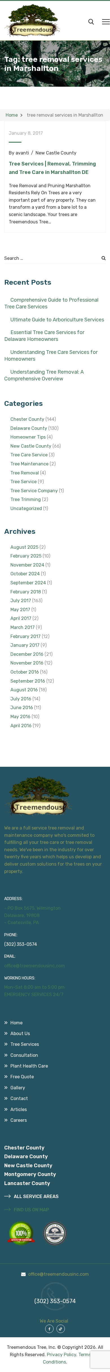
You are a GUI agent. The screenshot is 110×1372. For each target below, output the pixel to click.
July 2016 (20, 699)
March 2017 (22, 627)
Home (16, 1022)
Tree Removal (24, 473)
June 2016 (21, 707)
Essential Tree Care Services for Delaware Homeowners (44, 335)
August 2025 (24, 547)
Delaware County (28, 428)
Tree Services (24, 1044)
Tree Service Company (34, 490)
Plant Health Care (29, 1066)
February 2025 (25, 556)
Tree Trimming (25, 499)
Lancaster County (27, 1183)
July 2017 (20, 600)
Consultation (24, 1055)
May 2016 (20, 716)
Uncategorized (26, 508)
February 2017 (25, 636)
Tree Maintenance (29, 464)
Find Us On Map (31, 1209)
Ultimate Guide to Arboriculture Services (57, 320)
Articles (18, 1109)
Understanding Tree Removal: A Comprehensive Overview (44, 375)
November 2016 (26, 663)
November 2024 (27, 565)
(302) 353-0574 (20, 944)
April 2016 (21, 725)
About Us (20, 1033)
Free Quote (22, 1076)
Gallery (17, 1087)
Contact (19, 1098)
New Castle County (56, 153)
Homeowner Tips (28, 437)
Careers (18, 1120)
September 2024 (28, 582)
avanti (22, 153)
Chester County (27, 419)
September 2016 (27, 681)
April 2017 (20, 618)
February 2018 (25, 591)
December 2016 (26, 654)
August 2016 (24, 689)
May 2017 (20, 609)
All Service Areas (36, 1196)
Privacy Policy (61, 1354)
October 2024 (25, 573)
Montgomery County (30, 1174)
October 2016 (24, 672)
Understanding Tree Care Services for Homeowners (51, 355)
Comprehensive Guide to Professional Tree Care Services (51, 303)
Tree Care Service (29, 455)
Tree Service (23, 481)
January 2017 (24, 645)
